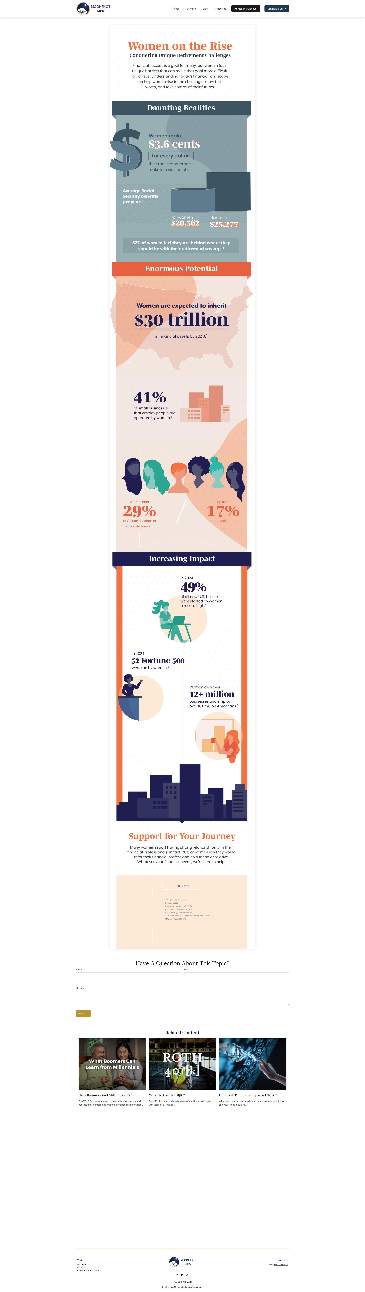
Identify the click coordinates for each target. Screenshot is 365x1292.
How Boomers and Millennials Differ (107, 1095)
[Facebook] (177, 1275)
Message (80, 988)
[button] (177, 8)
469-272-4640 (281, 1264)
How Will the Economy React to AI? (248, 1095)
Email (186, 969)
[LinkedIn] (182, 1275)
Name (79, 969)
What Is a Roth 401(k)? (167, 1095)
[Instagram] (187, 1275)
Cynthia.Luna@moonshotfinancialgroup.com (182, 1287)
